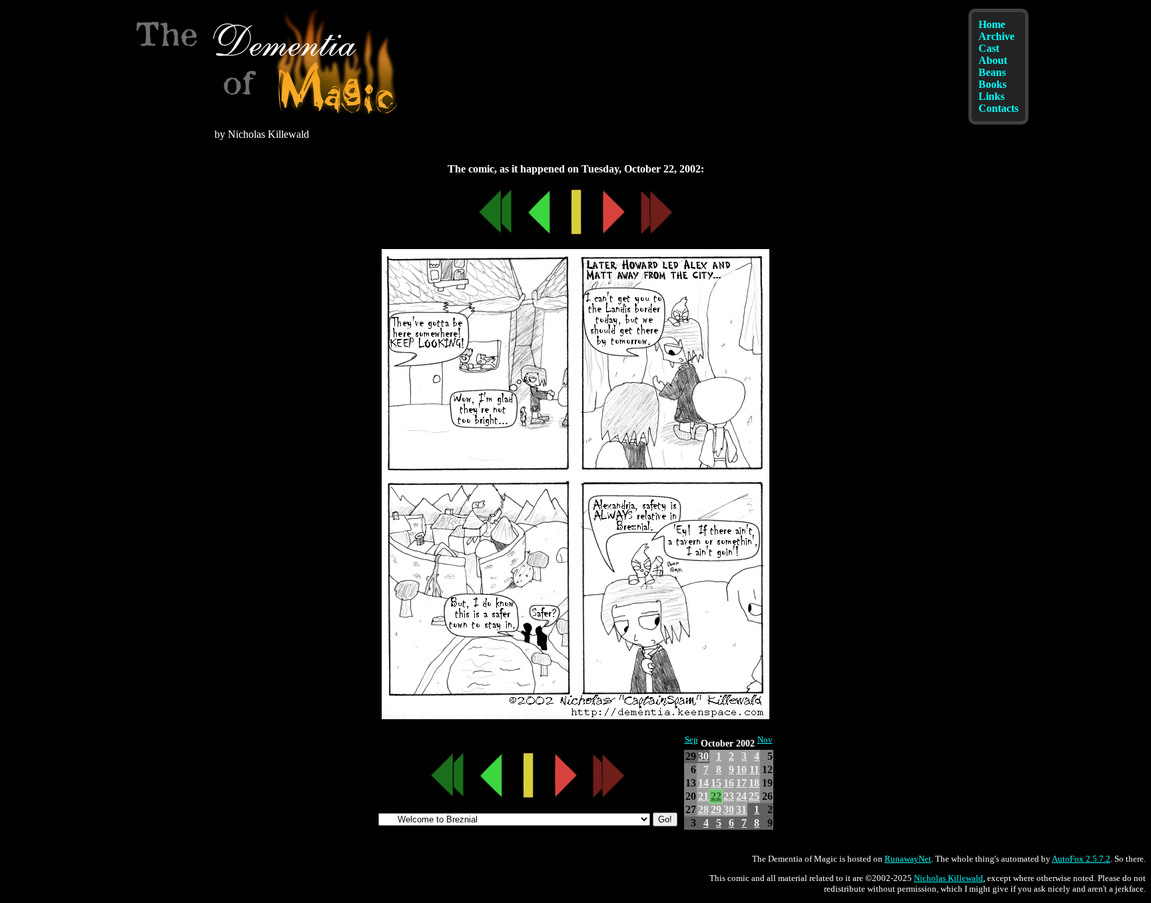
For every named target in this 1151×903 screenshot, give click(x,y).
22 (716, 796)
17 (741, 782)
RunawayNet (908, 859)
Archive (996, 36)
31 (741, 809)
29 (716, 809)
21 (703, 796)
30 (703, 756)
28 (703, 809)
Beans (992, 72)
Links (991, 96)
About (992, 60)
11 (754, 769)
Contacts (998, 108)
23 (728, 796)
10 (741, 769)
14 (703, 782)
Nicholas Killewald (948, 878)
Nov (765, 740)
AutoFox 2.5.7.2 (1081, 859)
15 (716, 782)
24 (741, 796)
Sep (691, 740)
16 (728, 782)
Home (991, 24)
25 (754, 796)
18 (754, 782)
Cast (988, 48)
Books (992, 84)
